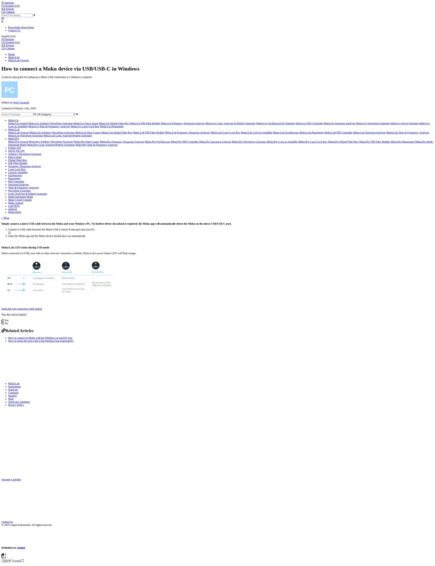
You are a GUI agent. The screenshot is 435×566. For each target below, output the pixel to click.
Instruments (14, 386)
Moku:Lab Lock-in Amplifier (256, 132)
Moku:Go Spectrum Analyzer (339, 123)
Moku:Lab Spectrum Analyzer (369, 132)
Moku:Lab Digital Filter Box (116, 132)
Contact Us (14, 30)
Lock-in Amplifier (18, 172)
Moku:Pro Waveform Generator (249, 141)
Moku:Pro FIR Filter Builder (374, 141)
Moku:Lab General (18, 60)
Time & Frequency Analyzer (23, 187)
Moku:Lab (14, 57)
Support (12, 395)
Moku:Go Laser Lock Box (85, 126)
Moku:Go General (18, 123)
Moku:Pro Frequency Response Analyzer (122, 141)
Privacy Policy (16, 405)
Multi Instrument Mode (20, 196)
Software (13, 389)
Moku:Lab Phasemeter (311, 132)
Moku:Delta (14, 212)
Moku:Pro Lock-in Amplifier (282, 141)
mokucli (12, 209)
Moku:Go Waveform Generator (373, 123)
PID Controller (16, 181)
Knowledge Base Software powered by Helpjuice (218, 536)
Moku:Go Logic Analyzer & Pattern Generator (230, 123)
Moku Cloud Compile (20, 199)
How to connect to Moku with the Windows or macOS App (40, 337)
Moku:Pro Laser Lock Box (312, 141)
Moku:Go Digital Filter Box (114, 123)
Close (6, 561)
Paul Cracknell (21, 102)
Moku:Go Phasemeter (112, 126)
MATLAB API (16, 151)
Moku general (15, 203)
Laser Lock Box (17, 169)
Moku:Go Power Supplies (404, 123)
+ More (5, 217)
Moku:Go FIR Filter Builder (145, 123)
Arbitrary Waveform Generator (24, 154)
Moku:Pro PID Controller (184, 141)
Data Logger (15, 157)
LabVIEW (14, 206)
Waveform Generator (19, 190)
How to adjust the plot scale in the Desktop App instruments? (41, 340)
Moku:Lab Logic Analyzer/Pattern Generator (68, 135)
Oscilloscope (15, 175)
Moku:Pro (13, 138)
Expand (16, 560)
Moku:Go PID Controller (309, 123)
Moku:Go (13, 120)
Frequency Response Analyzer (24, 166)
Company (13, 392)
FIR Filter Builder (17, 163)
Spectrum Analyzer (18, 184)
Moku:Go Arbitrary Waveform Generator (51, 123)
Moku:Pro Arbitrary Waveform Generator (51, 141)
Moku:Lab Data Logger (88, 132)
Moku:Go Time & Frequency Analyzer (49, 126)
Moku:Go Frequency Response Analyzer (183, 123)
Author (21, 547)
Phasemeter (14, 178)
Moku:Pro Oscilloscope (157, 141)
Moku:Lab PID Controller (338, 132)
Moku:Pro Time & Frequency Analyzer (96, 144)
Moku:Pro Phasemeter (402, 141)
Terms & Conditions (19, 401)
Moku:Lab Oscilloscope (286, 132)
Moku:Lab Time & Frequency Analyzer (407, 132)
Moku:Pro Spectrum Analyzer (215, 141)
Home (11, 54)
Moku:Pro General (18, 141)
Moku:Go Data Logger (85, 123)
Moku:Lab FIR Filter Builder (148, 132)
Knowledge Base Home (21, 27)
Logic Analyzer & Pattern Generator (27, 193)
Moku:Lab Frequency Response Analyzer (187, 132)
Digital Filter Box (17, 160)
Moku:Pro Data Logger (86, 141)
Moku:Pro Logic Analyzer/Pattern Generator (51, 144)
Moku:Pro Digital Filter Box (343, 141)
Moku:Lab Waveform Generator (25, 135)
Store (11, 398)
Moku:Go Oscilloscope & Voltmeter (275, 123)
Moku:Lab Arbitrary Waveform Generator (51, 132)
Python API (14, 147)
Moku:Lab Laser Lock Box (225, 132)
